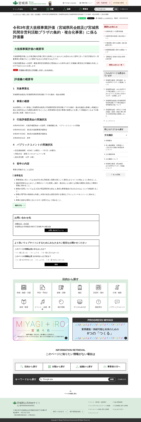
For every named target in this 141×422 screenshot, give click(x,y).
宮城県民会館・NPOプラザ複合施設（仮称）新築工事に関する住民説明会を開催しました (116, 113)
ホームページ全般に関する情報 (99, 409)
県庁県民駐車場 (75, 411)
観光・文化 (26, 14)
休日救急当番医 (118, 3)
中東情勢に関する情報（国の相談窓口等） (116, 44)
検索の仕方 (125, 9)
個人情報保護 (118, 402)
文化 (32, 14)
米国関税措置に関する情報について (116, 51)
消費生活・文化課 (22, 224)
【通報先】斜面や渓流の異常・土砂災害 (116, 58)
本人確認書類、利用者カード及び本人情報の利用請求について (115, 147)
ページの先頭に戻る (70, 393)
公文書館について (112, 159)
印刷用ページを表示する (105, 18)
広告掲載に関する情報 (121, 405)
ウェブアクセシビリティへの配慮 (100, 405)
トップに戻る (19, 9)
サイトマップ (94, 413)
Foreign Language (70, 3)
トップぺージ (110, 121)
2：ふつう (35, 253)
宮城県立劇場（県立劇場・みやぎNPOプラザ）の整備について (116, 82)
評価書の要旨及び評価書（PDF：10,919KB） (36, 70)
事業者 (85, 9)
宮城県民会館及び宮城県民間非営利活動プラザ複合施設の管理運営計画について (116, 103)
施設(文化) (18, 205)
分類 (51, 9)
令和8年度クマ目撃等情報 (114, 31)
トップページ (17, 14)
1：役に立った (22, 253)
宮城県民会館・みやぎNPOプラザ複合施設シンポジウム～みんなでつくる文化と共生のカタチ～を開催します (116, 92)
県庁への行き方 (58, 411)
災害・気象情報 (101, 3)
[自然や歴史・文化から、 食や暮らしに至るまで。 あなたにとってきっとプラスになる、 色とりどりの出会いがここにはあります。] (41, 335)
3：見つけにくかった (56, 260)
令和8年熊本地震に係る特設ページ (115, 37)
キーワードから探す (25, 379)
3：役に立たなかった (51, 253)
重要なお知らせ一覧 (115, 65)
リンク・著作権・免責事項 (98, 402)
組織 (68, 9)
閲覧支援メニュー (87, 3)
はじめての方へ (119, 409)
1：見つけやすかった (25, 260)
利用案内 (109, 140)
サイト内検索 (96, 9)
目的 (35, 9)
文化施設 (37, 14)
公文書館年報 (110, 154)
